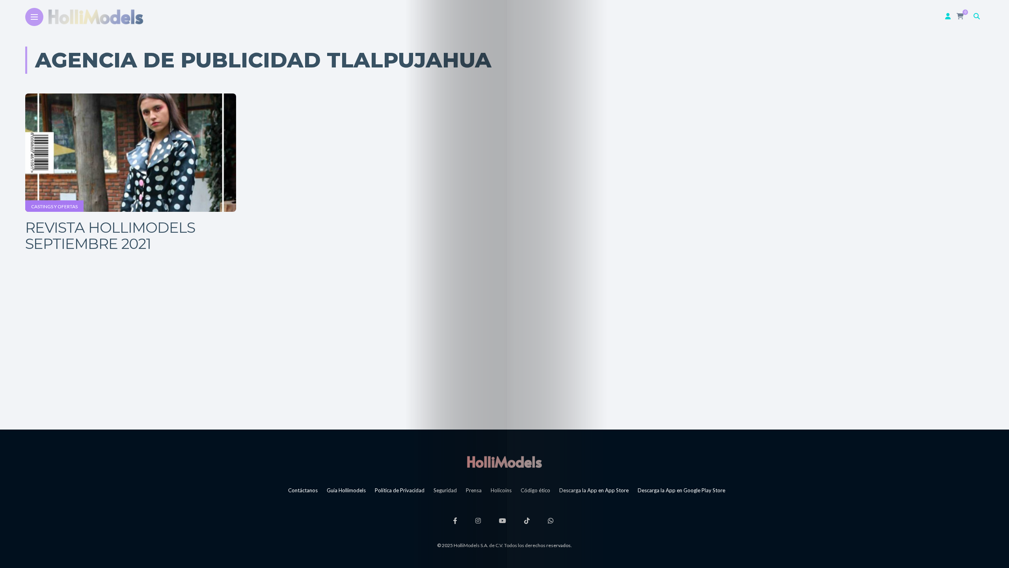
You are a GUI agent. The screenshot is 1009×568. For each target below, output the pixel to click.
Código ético (535, 490)
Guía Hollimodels (346, 490)
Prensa (474, 490)
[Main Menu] (34, 17)
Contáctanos (303, 490)
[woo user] (948, 16)
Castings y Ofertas (54, 206)
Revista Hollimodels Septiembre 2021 (110, 235)
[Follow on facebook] (456, 520)
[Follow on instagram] (479, 520)
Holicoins (501, 490)
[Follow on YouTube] (503, 520)
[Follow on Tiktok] (528, 520)
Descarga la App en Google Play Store (681, 490)
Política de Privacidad (399, 490)
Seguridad (445, 490)
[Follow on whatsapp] (552, 520)
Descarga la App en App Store (594, 490)
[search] (977, 16)
